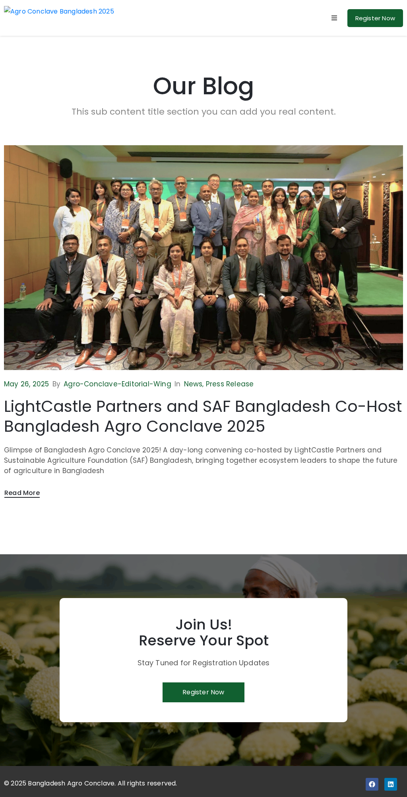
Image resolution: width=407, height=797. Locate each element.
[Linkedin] (390, 784)
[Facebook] (372, 784)
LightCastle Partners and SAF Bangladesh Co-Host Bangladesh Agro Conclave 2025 (203, 416)
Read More (22, 492)
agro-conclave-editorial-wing (117, 384)
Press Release (230, 384)
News (193, 384)
